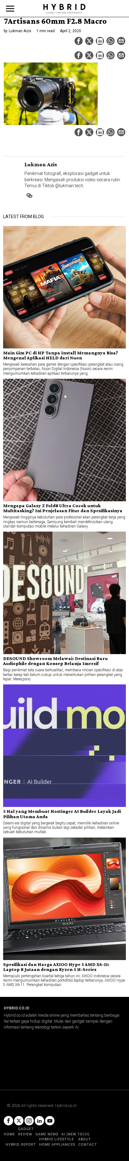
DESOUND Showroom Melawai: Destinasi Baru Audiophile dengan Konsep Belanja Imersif (55, 661)
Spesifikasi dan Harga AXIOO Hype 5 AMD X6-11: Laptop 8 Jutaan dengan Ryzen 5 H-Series (56, 967)
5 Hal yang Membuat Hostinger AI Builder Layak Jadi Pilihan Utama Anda (62, 814)
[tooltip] (79, 41)
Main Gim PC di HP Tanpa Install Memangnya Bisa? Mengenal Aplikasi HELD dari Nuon (60, 355)
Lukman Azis (20, 31)
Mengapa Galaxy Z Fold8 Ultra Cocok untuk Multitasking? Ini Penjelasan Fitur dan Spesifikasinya (62, 508)
